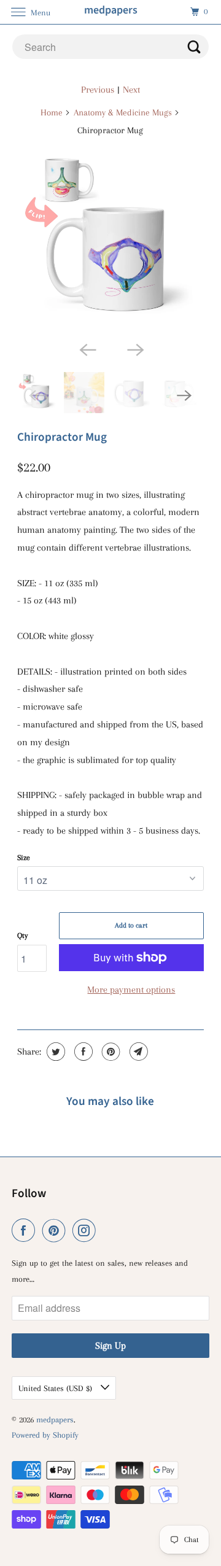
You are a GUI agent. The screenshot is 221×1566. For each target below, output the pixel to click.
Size (23, 857)
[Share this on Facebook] (82, 1051)
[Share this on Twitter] (54, 1051)
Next (131, 89)
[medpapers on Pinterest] (56, 1230)
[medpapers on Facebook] (26, 1230)
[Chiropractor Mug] (110, 241)
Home (52, 112)
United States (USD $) (56, 1388)
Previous (97, 89)
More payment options (131, 989)
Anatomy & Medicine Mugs (123, 112)
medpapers (55, 1419)
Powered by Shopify (45, 1435)
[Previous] (86, 348)
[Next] (134, 348)
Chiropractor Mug (62, 437)
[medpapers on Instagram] (86, 1230)
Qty (22, 935)
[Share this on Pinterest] (109, 1051)
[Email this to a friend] (137, 1051)
